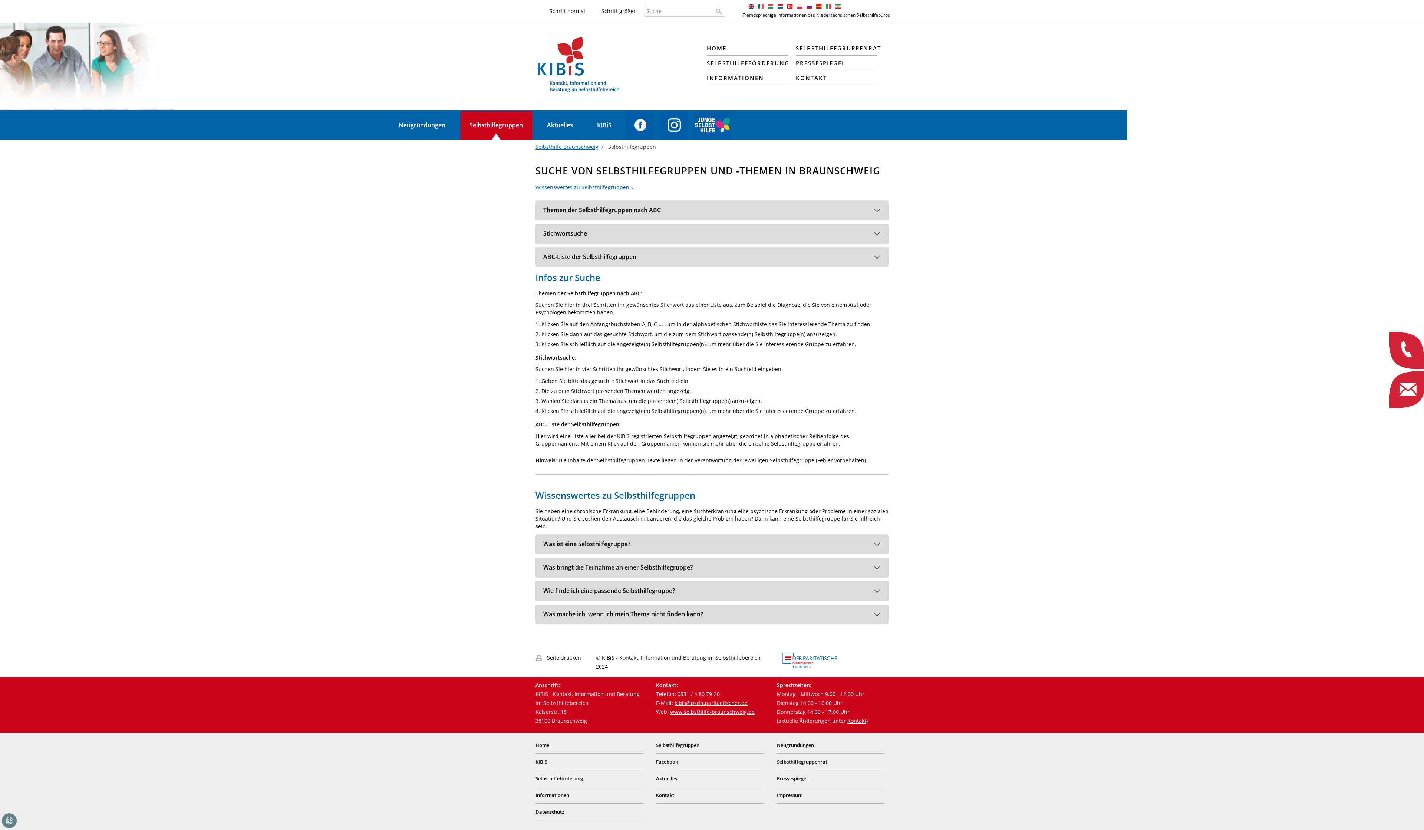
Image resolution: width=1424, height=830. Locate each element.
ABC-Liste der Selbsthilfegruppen (589, 257)
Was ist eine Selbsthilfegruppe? (586, 544)
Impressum (789, 795)
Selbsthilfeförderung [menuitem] (747, 63)
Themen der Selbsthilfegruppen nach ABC (602, 210)
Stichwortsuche (565, 233)
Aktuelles (560, 125)
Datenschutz (549, 811)
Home (542, 745)
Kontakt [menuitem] (811, 78)
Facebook (640, 125)
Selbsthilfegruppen (496, 125)
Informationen (552, 795)
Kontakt (856, 720)
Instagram (674, 125)
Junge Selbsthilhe (712, 125)
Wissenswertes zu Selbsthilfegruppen (582, 187)
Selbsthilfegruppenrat (802, 761)
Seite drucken (564, 657)
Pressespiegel (792, 778)
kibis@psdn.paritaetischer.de (711, 702)
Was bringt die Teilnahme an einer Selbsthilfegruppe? (618, 567)
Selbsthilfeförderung (559, 778)
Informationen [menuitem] (735, 78)
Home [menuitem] (716, 48)
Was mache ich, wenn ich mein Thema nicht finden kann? (623, 614)
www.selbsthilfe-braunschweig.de (712, 711)
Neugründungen (422, 125)
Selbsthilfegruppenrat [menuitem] (836, 48)
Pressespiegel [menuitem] (821, 63)
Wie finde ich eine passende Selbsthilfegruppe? (609, 591)
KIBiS (604, 125)
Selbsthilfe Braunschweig (567, 146)
